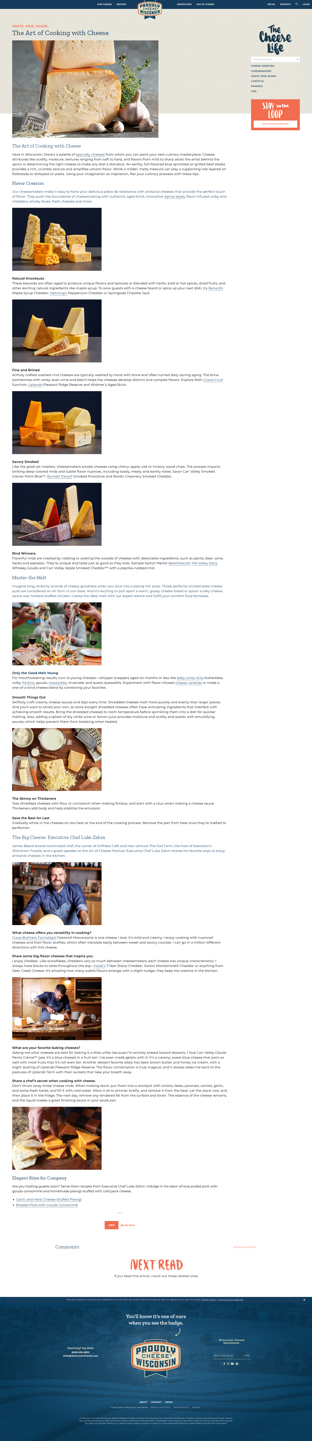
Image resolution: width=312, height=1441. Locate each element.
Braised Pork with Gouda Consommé (47, 1205)
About (143, 1402)
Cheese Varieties (262, 65)
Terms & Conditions (160, 1407)
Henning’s (58, 293)
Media (169, 1402)
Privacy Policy (209, 1299)
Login (306, 4)
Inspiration (184, 4)
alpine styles (174, 197)
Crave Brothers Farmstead (34, 938)
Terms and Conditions (230, 1299)
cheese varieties (188, 683)
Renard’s (215, 288)
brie (199, 678)
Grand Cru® (213, 380)
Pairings (257, 86)
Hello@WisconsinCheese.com (80, 1356)
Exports (285, 4)
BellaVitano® (179, 563)
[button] (275, 65)
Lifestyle (257, 81)
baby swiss (186, 678)
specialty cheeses (90, 155)
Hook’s (99, 966)
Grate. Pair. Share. (264, 76)
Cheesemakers (261, 71)
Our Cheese (104, 4)
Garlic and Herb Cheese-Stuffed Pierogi (49, 1200)
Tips (253, 91)
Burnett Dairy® (59, 476)
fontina (29, 683)
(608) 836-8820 (81, 1352)
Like (112, 1225)
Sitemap (196, 1407)
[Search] (297, 4)
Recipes (121, 4)
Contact (156, 1402)
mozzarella (58, 683)
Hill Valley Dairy (205, 563)
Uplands (35, 385)
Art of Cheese (205, 4)
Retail (271, 4)
